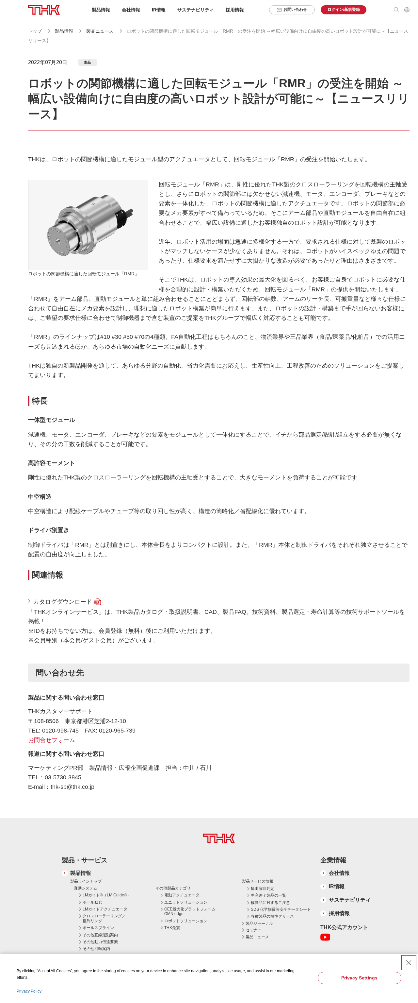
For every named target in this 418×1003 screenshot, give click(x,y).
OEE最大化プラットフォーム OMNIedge (190, 911)
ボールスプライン (98, 927)
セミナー (253, 930)
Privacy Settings (359, 977)
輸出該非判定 (262, 888)
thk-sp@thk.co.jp (72, 787)
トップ (35, 31)
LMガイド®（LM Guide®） (107, 895)
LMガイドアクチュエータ (105, 909)
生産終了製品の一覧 (268, 895)
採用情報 (235, 9)
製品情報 (64, 31)
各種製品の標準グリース (272, 916)
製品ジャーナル (259, 923)
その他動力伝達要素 (100, 942)
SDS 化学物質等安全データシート (281, 909)
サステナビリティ (350, 900)
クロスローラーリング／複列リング (104, 918)
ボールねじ (92, 902)
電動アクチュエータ (182, 895)
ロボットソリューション (185, 921)
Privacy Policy (29, 991)
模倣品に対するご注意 (270, 902)
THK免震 (172, 927)
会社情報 (339, 873)
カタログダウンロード (62, 601)
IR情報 (337, 886)
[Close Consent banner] (409, 963)
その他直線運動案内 (100, 935)
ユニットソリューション (185, 902)
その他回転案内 (96, 948)
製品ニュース (100, 31)
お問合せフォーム (51, 740)
